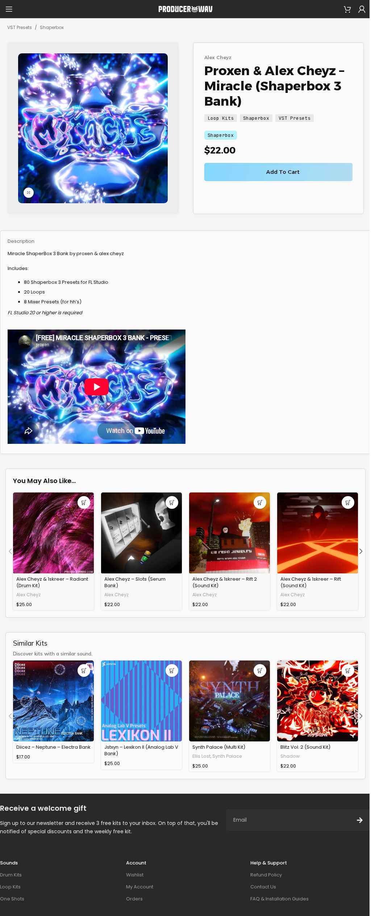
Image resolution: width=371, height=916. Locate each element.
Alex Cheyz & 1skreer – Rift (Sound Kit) (310, 582)
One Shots (12, 898)
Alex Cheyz (218, 57)
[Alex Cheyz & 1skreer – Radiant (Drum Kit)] (53, 532)
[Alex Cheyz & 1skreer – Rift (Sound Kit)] (317, 532)
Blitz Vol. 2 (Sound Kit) (305, 747)
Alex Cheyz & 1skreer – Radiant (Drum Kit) (52, 582)
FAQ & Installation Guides (279, 898)
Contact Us (263, 886)
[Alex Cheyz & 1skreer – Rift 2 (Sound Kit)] (229, 532)
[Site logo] (185, 8)
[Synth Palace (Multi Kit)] (229, 701)
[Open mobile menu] (9, 9)
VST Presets (19, 27)
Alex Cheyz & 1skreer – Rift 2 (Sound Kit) (224, 582)
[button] (84, 502)
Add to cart (283, 171)
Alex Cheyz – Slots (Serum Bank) (135, 582)
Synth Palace (227, 756)
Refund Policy (266, 874)
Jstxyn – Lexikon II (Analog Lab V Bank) (141, 750)
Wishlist (134, 874)
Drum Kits (11, 874)
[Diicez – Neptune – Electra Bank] (53, 701)
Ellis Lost (201, 756)
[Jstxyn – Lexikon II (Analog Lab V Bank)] (141, 701)
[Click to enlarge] (29, 193)
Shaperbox (52, 27)
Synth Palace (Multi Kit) (218, 747)
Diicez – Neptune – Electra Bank (53, 747)
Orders (134, 898)
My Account (139, 886)
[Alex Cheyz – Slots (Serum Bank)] (141, 532)
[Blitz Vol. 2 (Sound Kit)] (317, 701)
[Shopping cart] (347, 9)
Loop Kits (221, 118)
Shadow (290, 756)
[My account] (362, 9)
